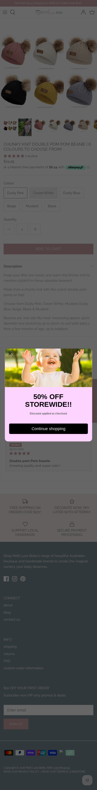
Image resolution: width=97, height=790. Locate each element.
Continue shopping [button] (48, 428)
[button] (10, 354)
